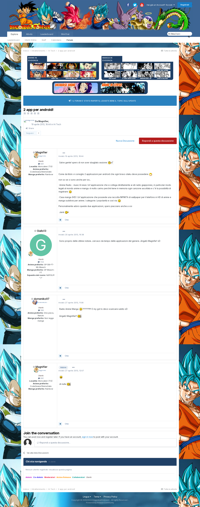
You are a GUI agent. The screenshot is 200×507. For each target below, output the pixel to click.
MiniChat (65, 34)
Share (30, 128)
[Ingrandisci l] (110, 162)
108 (42, 310)
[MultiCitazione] (60, 220)
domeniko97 (41, 298)
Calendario (56, 40)
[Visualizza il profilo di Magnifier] (29, 121)
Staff (44, 40)
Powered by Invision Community (100, 503)
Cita (67, 220)
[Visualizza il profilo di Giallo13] (41, 245)
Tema (97, 496)
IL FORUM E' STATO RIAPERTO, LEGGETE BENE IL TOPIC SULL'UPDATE (104, 101)
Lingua (86, 496)
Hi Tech (57, 124)
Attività (29, 34)
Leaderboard (13, 40)
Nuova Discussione (125, 141)
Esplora (14, 34)
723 (42, 262)
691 (42, 164)
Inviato (71, 156)
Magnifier (43, 121)
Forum (70, 40)
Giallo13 (41, 230)
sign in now (87, 437)
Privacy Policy (110, 496)
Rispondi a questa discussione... (54, 442)
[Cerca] (189, 36)
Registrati (185, 5)
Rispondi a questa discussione (158, 141)
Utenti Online (30, 40)
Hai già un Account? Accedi (160, 5)
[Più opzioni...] (64, 153)
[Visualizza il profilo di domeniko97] (41, 303)
